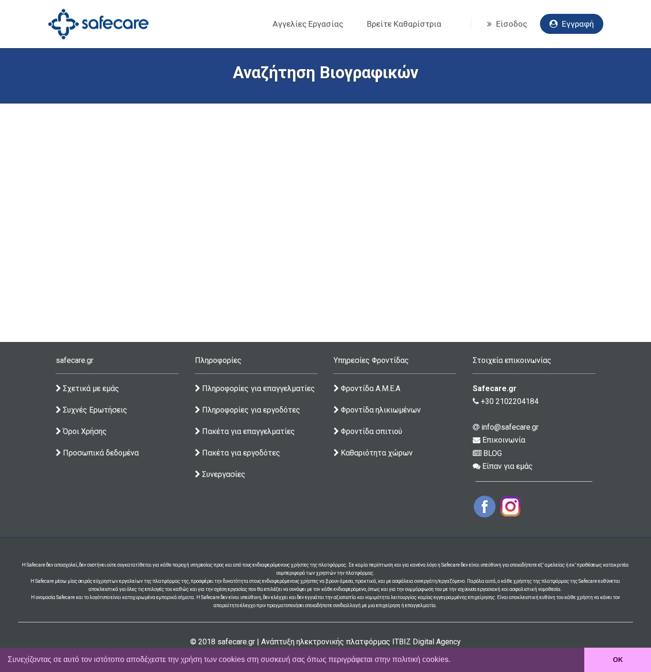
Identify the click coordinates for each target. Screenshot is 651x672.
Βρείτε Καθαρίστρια (404, 24)
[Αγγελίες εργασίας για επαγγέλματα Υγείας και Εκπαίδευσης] (98, 24)
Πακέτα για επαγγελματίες (247, 431)
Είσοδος (510, 24)
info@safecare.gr (509, 427)
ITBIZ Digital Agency (426, 641)
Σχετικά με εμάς (90, 388)
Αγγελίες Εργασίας (308, 24)
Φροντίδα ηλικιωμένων (380, 409)
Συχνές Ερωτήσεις (94, 409)
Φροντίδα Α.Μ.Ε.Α (370, 388)
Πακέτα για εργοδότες (240, 452)
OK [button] (618, 659)
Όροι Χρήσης (84, 431)
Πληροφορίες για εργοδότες (250, 409)
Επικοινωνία (502, 440)
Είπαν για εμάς (506, 466)
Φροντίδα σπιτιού (370, 431)
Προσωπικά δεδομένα (100, 452)
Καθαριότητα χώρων (376, 452)
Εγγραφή (577, 24)
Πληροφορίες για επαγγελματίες (257, 388)
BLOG (491, 453)
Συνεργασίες (222, 474)
